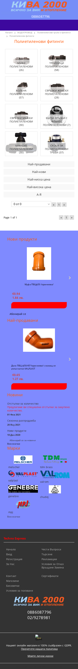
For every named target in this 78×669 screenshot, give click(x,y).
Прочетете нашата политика (39, 649)
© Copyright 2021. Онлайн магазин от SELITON (39, 666)
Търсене (47, 554)
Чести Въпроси (51, 549)
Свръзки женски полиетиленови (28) (57, 94)
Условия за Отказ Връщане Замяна (53, 565)
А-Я (39, 195)
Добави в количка (39, 305)
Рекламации (49, 559)
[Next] (69, 277)
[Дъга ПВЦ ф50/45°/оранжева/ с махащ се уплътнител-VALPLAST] (39, 344)
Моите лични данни (40, 656)
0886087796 (40, 16)
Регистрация (14, 559)
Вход (9, 554)
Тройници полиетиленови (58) (57, 66)
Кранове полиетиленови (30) (21, 149)
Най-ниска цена (39, 179)
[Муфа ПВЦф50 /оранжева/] (39, 263)
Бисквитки (12, 585)
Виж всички (13, 443)
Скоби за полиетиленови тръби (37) (57, 149)
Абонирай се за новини (23, 440)
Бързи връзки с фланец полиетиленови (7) (56, 121)
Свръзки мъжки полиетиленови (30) (21, 121)
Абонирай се (18, 314)
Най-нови (39, 172)
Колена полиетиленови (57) (21, 94)
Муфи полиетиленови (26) (21, 66)
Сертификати (50, 576)
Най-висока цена (39, 187)
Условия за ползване (19, 590)
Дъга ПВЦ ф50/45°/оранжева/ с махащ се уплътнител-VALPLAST (33, 367)
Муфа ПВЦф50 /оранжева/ (39, 284)
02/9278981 (38, 617)
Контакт (11, 576)
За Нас (10, 564)
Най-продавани (39, 164)
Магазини (12, 581)
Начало (11, 549)
